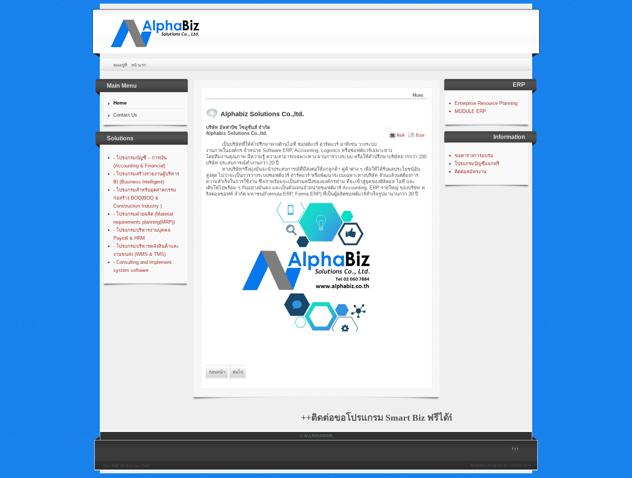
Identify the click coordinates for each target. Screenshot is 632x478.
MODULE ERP (470, 111)
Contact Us (125, 115)
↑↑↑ (515, 448)
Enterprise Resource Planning (486, 103)
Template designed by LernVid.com (500, 465)
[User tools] (389, 130)
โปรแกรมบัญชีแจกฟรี (477, 163)
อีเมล (420, 135)
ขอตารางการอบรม (474, 155)
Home (120, 103)
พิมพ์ (401, 135)
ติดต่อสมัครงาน (470, 171)
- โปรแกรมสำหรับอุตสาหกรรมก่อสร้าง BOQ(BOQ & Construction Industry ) (144, 198)
